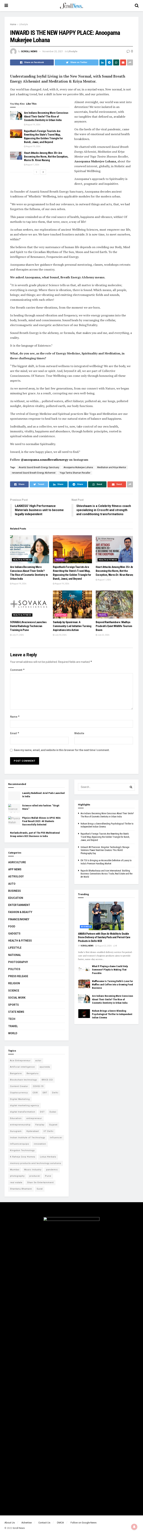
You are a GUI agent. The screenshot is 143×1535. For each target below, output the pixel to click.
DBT (45, 1092)
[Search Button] (131, 787)
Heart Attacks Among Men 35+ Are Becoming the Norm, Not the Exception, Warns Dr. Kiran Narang (46, 156)
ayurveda (45, 1067)
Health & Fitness (22, 560)
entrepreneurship (20, 1125)
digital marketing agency (24, 1105)
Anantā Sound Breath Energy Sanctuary (39, 467)
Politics (14, 969)
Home (13, 24)
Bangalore (16, 1073)
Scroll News (29, 51)
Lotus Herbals (48, 1157)
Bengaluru (33, 1073)
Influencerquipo (19, 1144)
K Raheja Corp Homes (22, 1157)
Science (13, 990)
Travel (59, 560)
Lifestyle (23, 24)
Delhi (55, 1092)
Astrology (16, 876)
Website (79, 733)
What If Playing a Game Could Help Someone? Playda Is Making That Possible (110, 969)
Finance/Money (18, 919)
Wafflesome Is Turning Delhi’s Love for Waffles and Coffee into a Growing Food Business (112, 984)
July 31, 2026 (18, 635)
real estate (16, 1182)
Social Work (17, 997)
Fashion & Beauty (20, 912)
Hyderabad (32, 1131)
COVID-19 (38, 1086)
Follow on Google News (83, 1522)
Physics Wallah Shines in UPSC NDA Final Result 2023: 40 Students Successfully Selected (41, 821)
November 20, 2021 (52, 51)
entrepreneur (34, 1118)
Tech (11, 1018)
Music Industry (32, 1169)
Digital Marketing (20, 1099)
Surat (40, 1189)
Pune (48, 1176)
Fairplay (39, 1125)
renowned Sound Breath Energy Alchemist (33, 473)
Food (11, 926)
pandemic (52, 1169)
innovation (40, 1144)
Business (14, 890)
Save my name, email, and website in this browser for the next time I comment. (62, 750)
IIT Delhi (48, 1131)
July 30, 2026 (60, 635)
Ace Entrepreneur (20, 1060)
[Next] (43, 172)
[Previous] (36, 172)
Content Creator (19, 1086)
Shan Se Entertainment (40, 1182)
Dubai (53, 1112)
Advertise (26, 1522)
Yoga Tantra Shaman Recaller (75, 473)
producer (34, 1176)
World (12, 1033)
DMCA (60, 1522)
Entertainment (19, 905)
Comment (17, 670)
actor (38, 1060)
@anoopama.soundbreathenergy (44, 460)
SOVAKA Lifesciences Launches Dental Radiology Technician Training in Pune (28, 626)
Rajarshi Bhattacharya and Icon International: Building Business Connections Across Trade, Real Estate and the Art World (106, 873)
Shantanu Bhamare (21, 1189)
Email (14, 733)
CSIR (35, 1092)
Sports (13, 1004)
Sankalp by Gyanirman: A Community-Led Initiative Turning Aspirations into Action (72, 626)
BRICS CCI (47, 1080)
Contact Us (44, 1522)
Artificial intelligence (22, 1067)
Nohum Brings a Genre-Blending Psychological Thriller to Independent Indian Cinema (112, 1014)
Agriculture (17, 862)
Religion (14, 983)
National (14, 954)
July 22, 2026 (103, 635)
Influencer (56, 1137)
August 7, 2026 (32, 165)
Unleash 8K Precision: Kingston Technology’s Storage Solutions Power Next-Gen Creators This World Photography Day (105, 850)
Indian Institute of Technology (27, 1137)
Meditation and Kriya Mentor (111, 467)
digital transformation (22, 1112)
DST (42, 1112)
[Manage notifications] (134, 1527)
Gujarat (53, 1125)
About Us (9, 1522)
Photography (18, 962)
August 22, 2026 (104, 946)
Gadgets (14, 933)
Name (15, 716)
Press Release (18, 976)
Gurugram (16, 1131)
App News (14, 869)
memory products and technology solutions (35, 1163)
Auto (11, 883)
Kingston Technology (22, 1150)
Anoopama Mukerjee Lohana (78, 467)
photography (17, 1176)
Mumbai (14, 1169)
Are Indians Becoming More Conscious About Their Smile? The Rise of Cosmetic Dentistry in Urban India (46, 116)
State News (16, 1011)
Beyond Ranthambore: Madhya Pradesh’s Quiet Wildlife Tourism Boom (114, 626)
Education (15, 897)
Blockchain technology (23, 1080)
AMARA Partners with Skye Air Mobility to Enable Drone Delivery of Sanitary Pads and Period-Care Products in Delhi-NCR (104, 937)
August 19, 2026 (33, 125)
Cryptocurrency (19, 1092)
